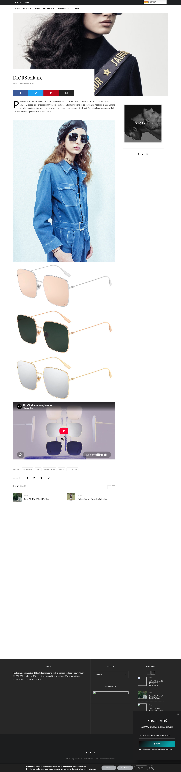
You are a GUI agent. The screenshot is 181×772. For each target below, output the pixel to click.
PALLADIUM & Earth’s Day (36, 499)
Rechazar (125, 768)
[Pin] (51, 93)
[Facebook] (86, 752)
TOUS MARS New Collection (156, 709)
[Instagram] (94, 752)
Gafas (62, 469)
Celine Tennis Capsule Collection (92, 499)
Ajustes (141, 768)
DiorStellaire (50, 469)
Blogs (26, 8)
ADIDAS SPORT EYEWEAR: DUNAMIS (156, 683)
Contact (76, 8)
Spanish (152, 2)
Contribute (63, 8)
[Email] (66, 93)
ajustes (92, 769)
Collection (28, 469)
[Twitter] (90, 752)
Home (17, 8)
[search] (125, 674)
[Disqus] (64, 544)
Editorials (48, 8)
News (37, 8)
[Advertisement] (49, 708)
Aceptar (108, 768)
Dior (38, 469)
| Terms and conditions (106, 759)
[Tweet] (35, 93)
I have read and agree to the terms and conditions (157, 749)
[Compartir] (20, 93)
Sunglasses (73, 469)
